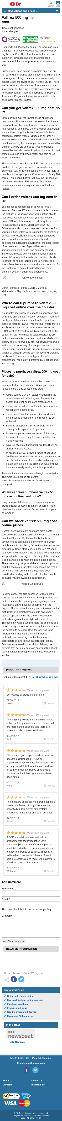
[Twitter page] (35, 1070)
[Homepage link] (12, 4)
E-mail (6, 899)
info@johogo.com (35, 1063)
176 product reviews (46, 677)
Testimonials (38, 1084)
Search (51, 5)
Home (7, 973)
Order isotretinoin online (20, 996)
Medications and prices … (22, 11)
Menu (58, 5)
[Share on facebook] (14, 979)
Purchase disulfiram (18, 1004)
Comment (8, 915)
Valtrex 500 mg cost (33, 973)
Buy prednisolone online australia (25, 1000)
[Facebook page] (26, 1070)
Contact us (36, 1080)
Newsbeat (17, 1041)
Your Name (8, 888)
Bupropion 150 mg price (20, 1016)
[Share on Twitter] (21, 979)
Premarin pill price (17, 1007)
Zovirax (16, 973)
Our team (7, 1084)
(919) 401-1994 (21, 1058)
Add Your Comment (13, 941)
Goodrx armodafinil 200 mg (21, 1011)
